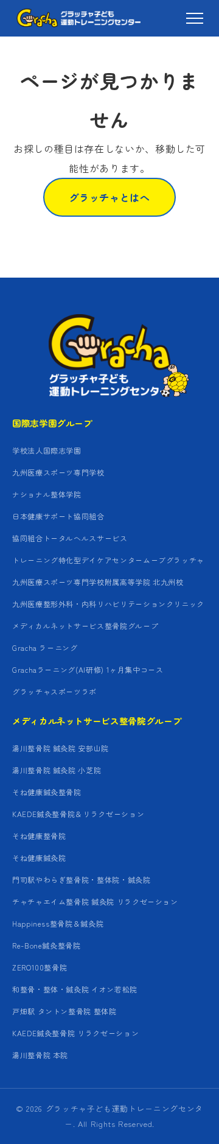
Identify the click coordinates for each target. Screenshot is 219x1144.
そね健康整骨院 (39, 835)
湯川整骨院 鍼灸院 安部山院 (60, 748)
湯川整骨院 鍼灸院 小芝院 (56, 770)
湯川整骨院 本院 (40, 1055)
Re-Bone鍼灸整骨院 (46, 945)
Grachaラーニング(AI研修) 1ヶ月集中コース (88, 669)
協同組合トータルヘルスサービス (70, 538)
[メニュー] (194, 18)
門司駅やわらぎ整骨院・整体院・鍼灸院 (81, 879)
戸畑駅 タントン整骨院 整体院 (64, 1011)
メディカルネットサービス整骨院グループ (85, 625)
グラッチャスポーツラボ (54, 691)
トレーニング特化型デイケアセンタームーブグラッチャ (108, 560)
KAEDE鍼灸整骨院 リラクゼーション (75, 1033)
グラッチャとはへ (109, 197)
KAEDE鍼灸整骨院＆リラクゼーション (78, 814)
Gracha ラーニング (45, 647)
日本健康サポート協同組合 (58, 516)
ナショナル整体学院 (47, 494)
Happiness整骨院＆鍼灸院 (57, 923)
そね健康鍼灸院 (39, 857)
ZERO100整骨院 (39, 967)
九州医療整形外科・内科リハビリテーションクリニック (108, 603)
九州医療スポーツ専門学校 (58, 472)
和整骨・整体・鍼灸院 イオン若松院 (74, 989)
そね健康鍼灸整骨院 (47, 792)
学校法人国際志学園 (47, 450)
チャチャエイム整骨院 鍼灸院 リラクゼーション (95, 901)
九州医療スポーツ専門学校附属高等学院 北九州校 (98, 582)
